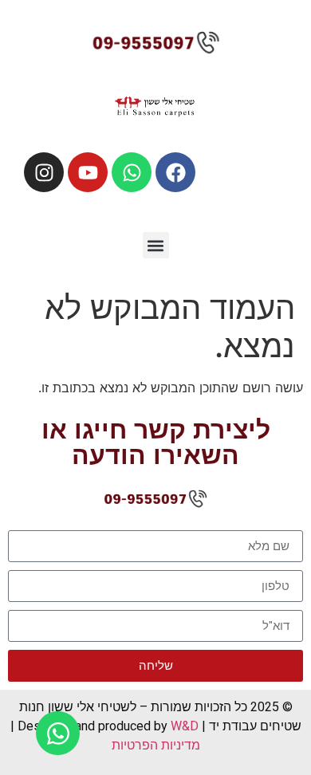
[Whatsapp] (132, 172)
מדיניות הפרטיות (156, 745)
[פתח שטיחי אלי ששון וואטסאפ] (58, 733)
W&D (183, 726)
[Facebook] (175, 172)
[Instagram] (44, 172)
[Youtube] (88, 172)
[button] (156, 245)
